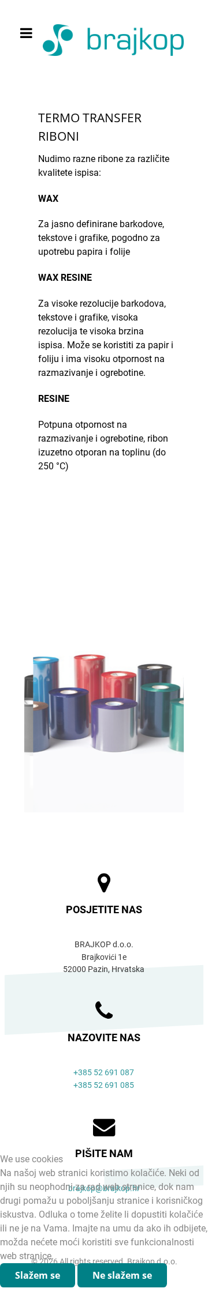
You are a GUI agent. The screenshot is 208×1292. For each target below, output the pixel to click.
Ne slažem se (122, 1275)
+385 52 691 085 (103, 1085)
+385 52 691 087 (103, 1073)
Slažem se (37, 1275)
